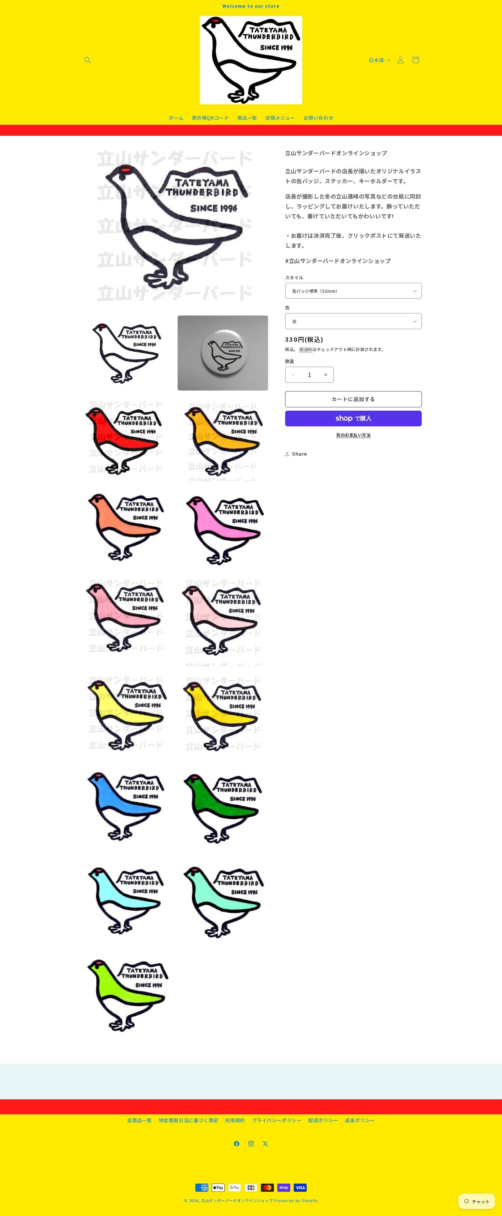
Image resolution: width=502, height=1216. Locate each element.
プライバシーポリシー (277, 1120)
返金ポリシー (360, 1120)
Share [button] (299, 453)
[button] (87, 60)
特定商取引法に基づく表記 (189, 1120)
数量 (289, 361)
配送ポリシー (323, 1120)
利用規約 (235, 1120)
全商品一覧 (139, 1120)
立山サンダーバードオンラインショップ (237, 1200)
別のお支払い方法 (353, 435)
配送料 (305, 349)
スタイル (294, 277)
